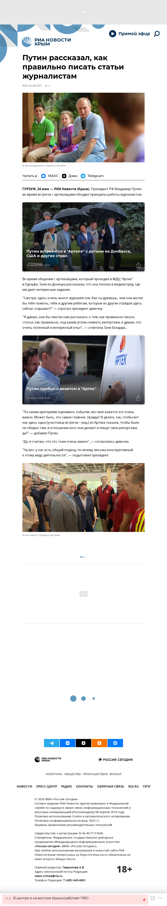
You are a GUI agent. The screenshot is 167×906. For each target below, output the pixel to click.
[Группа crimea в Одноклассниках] (99, 743)
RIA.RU (133, 787)
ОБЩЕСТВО (72, 774)
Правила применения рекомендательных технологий (73, 825)
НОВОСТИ (24, 787)
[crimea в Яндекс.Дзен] (83, 743)
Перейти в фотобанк (55, 165)
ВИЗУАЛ (115, 774)
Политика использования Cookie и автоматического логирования (82, 816)
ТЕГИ (146, 787)
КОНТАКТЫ (84, 787)
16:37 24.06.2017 (31, 85)
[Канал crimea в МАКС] (115, 743)
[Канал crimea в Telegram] (51, 743)
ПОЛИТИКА (54, 774)
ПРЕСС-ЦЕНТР (46, 787)
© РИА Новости (30, 535)
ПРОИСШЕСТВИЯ (95, 774)
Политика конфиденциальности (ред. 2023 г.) (67, 821)
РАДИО (66, 787)
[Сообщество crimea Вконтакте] (67, 743)
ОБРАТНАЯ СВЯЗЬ (110, 787)
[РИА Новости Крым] (46, 42)
